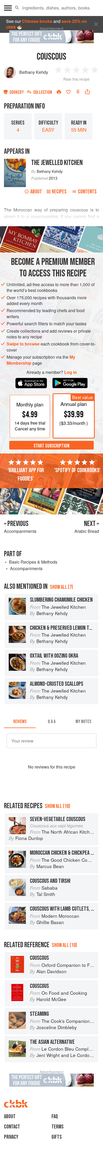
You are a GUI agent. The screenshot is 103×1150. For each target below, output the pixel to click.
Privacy (11, 1137)
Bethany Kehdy (33, 72)
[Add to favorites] (68, 92)
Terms (58, 1126)
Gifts (57, 1137)
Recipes (59, 191)
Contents (87, 191)
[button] (17, 8)
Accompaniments (26, 568)
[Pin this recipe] (78, 92)
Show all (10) (57, 806)
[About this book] (15, 161)
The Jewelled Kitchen (57, 162)
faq (55, 1116)
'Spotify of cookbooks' (77, 470)
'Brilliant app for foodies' (26, 474)
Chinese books (37, 21)
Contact (12, 1126)
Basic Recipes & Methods (33, 562)
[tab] (20, 721)
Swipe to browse (23, 344)
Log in (70, 372)
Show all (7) (61, 587)
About (36, 191)
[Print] (59, 92)
